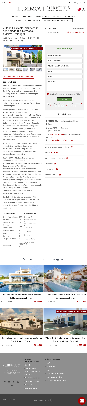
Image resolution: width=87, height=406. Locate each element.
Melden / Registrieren (76, 3)
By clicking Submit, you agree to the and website (66, 105)
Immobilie (16, 17)
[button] (12, 56)
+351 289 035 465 (57, 135)
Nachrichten (69, 17)
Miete (48, 370)
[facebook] (51, 152)
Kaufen (49, 363)
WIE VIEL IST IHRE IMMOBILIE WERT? (57, 20)
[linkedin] (12, 385)
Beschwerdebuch (31, 388)
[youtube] (9, 381)
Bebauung (27, 17)
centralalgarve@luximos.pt (62, 140)
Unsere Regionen (42, 17)
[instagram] (18, 381)
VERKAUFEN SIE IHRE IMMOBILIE (28, 20)
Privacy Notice (65, 106)
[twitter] (54, 152)
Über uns (57, 17)
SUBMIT (65, 99)
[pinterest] (57, 152)
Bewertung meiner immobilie (56, 380)
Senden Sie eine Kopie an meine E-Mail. (65, 94)
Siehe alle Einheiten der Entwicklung (19, 76)
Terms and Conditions (32, 381)
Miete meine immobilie (54, 377)
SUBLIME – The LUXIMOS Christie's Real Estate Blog (32, 371)
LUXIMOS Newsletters (32, 378)
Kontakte (28, 365)
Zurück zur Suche (76, 32)
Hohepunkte (51, 366)
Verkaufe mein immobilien (55, 373)
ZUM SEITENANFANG (42, 400)
